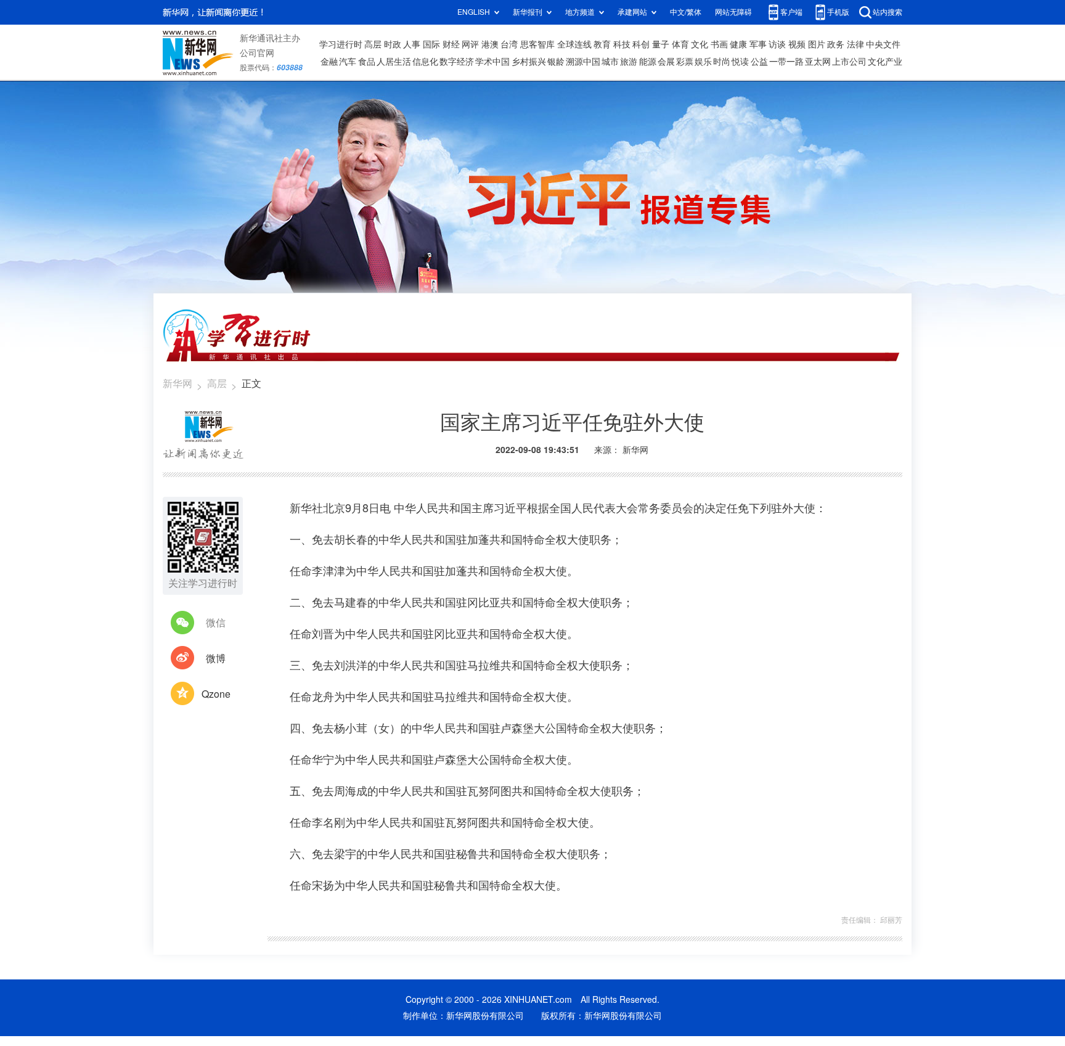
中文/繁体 (685, 12)
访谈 (777, 44)
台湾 (509, 44)
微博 (216, 658)
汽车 (347, 61)
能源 (647, 61)
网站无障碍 (733, 12)
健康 (738, 44)
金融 (329, 61)
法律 (855, 44)
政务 (835, 44)
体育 (680, 44)
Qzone (216, 694)
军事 (758, 44)
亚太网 (818, 61)
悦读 (740, 61)
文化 (699, 44)
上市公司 (849, 61)
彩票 (684, 61)
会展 (666, 61)
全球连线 (574, 44)
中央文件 (883, 44)
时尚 (721, 61)
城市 (610, 61)
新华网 (177, 383)
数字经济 (456, 61)
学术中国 (492, 61)
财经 (451, 44)
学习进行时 (340, 44)
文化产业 (885, 61)
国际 (431, 44)
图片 (816, 44)
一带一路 (786, 61)
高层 (373, 44)
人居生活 (394, 61)
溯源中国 (583, 61)
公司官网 (257, 53)
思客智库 (537, 44)
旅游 (628, 61)
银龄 (556, 61)
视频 (797, 44)
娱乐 (703, 61)
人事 (411, 44)
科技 (621, 44)
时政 (392, 44)
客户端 (791, 12)
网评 (470, 44)
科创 (641, 44)
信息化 (425, 61)
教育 (602, 44)
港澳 (490, 44)
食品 (366, 61)
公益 (759, 61)
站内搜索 (887, 12)
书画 (719, 44)
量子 (660, 44)
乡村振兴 (529, 61)
